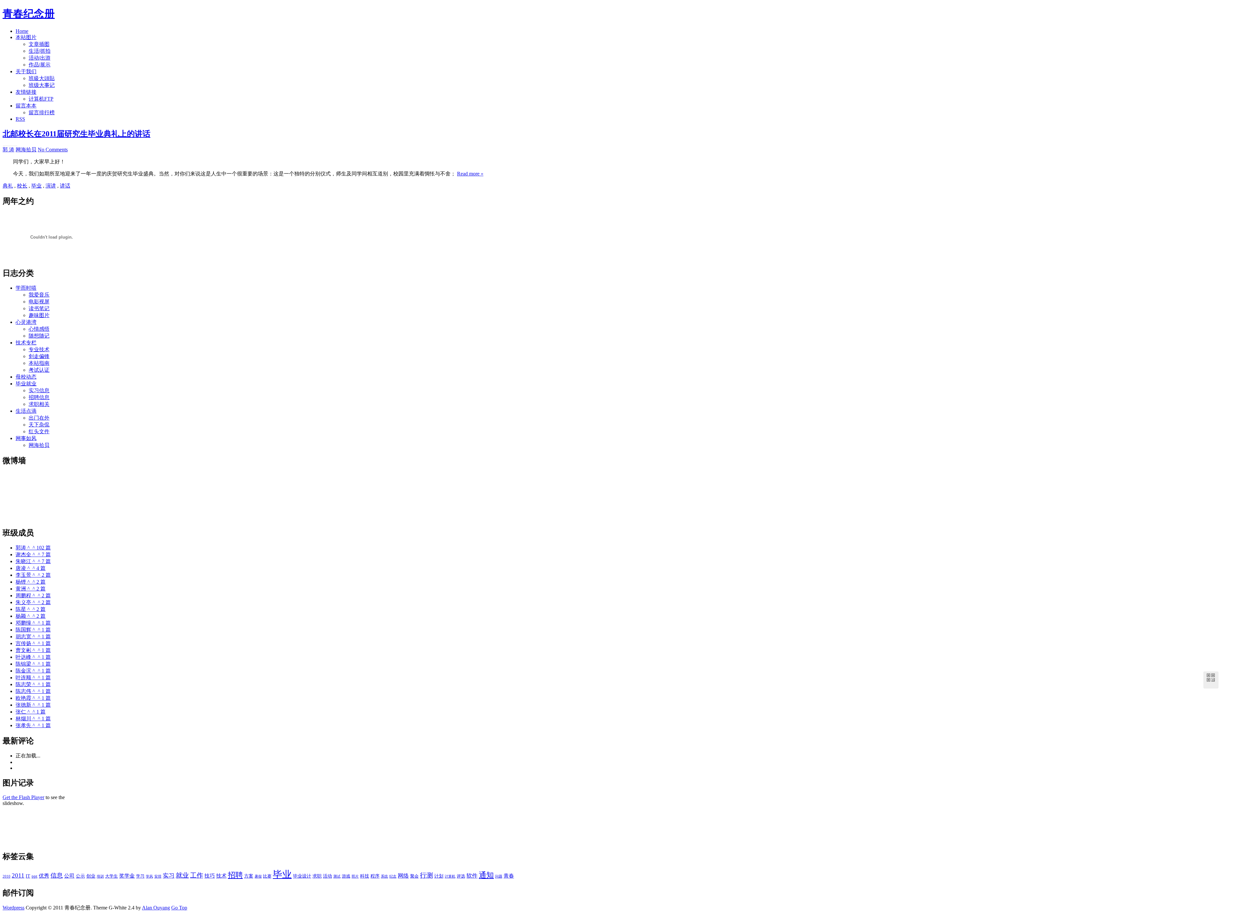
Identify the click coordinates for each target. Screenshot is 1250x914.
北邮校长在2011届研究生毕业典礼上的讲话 (76, 134)
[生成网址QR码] (1210, 678)
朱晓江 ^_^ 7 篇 (33, 561)
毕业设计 (302, 876)
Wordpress (13, 907)
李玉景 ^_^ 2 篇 (33, 575)
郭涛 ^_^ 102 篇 (33, 547)
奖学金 (127, 876)
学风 (149, 876)
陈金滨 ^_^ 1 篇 (33, 670)
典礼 (8, 185)
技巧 (209, 876)
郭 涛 (8, 149)
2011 (18, 875)
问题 (498, 876)
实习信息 (39, 390)
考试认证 (39, 370)
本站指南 (39, 363)
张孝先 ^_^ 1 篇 (33, 725)
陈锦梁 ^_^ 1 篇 (33, 664)
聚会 (414, 876)
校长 (22, 185)
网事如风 (26, 438)
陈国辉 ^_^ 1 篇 (33, 629)
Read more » (470, 173)
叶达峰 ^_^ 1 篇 (33, 657)
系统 (384, 876)
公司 (69, 876)
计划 (438, 876)
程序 (375, 876)
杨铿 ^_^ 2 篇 (31, 582)
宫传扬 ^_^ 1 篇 (33, 643)
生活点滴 (26, 411)
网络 (403, 876)
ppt (34, 876)
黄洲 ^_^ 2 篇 (31, 588)
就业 (182, 875)
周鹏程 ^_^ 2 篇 (33, 595)
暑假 (258, 876)
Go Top (179, 907)
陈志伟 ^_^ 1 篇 (33, 691)
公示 (80, 876)
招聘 (235, 875)
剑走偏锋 (39, 356)
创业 (90, 876)
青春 (509, 876)
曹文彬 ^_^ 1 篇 (33, 650)
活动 (327, 876)
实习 (168, 875)
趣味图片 (39, 315)
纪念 (392, 876)
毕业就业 (26, 383)
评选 (461, 876)
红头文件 (39, 431)
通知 (486, 875)
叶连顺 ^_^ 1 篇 (33, 677)
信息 (56, 875)
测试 (336, 876)
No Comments (53, 149)
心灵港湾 (26, 322)
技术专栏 (26, 342)
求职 (317, 876)
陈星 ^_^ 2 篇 (31, 609)
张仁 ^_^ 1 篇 (31, 711)
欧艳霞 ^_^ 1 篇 (33, 698)
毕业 (36, 185)
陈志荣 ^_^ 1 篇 (33, 684)
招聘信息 (39, 397)
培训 (100, 876)
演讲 (51, 185)
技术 (221, 876)
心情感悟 (39, 329)
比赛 (267, 876)
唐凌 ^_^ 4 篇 (31, 568)
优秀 (44, 876)
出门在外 (39, 418)
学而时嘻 (26, 288)
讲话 (65, 185)
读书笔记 (39, 308)
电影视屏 (39, 301)
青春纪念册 (29, 14)
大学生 (111, 876)
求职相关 (39, 404)
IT (28, 876)
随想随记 (39, 336)
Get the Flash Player (23, 797)
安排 (157, 876)
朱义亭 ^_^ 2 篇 (33, 602)
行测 (426, 875)
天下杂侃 (39, 424)
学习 (140, 876)
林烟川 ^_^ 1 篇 (33, 718)
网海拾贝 (26, 149)
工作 (196, 875)
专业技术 (39, 349)
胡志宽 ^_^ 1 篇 (33, 636)
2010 (6, 876)
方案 (248, 876)
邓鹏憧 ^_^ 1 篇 (33, 623)
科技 (364, 876)
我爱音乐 (39, 295)
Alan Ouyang (156, 907)
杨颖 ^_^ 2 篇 (31, 616)
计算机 (450, 876)
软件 (472, 876)
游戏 (346, 876)
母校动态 (26, 377)
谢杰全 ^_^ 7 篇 (33, 554)
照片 (355, 876)
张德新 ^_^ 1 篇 (33, 705)
